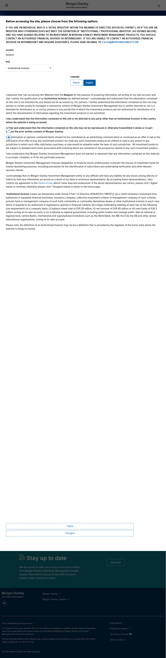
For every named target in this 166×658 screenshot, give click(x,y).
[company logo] (77, 5)
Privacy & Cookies (119, 628)
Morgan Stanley (50, 593)
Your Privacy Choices (119, 634)
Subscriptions (116, 623)
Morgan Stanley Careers (54, 599)
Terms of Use (45, 183)
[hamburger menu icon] (6, 5)
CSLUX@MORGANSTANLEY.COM (120, 42)
